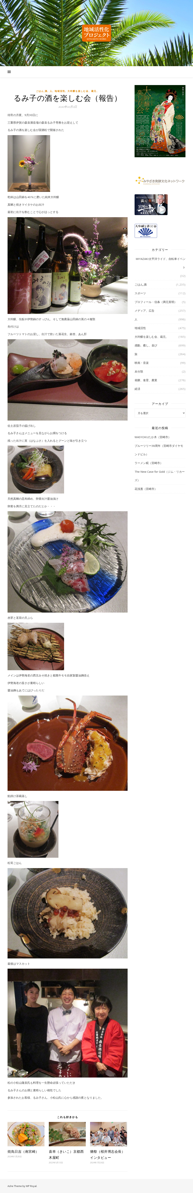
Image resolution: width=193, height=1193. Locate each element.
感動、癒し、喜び (146, 345)
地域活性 (60, 91)
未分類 (139, 371)
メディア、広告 (144, 310)
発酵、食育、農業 (146, 380)
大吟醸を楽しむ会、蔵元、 (83, 91)
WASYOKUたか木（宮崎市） (153, 437)
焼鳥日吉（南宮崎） (23, 1151)
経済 (137, 389)
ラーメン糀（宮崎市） (149, 463)
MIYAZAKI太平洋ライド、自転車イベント (160, 263)
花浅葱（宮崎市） (146, 489)
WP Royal (31, 1186)
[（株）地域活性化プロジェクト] (96, 33)
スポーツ (140, 293)
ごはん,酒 (41, 91)
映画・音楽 (142, 363)
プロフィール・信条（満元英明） (156, 302)
